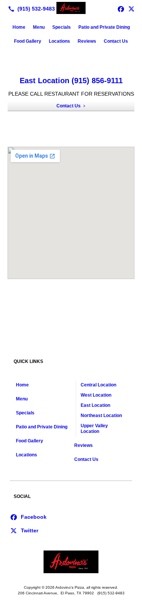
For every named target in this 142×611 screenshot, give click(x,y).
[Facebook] (28, 516)
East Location (95, 405)
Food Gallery (27, 41)
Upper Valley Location (94, 428)
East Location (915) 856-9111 (71, 80)
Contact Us (116, 41)
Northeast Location (101, 415)
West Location (96, 395)
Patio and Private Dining (104, 27)
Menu (39, 27)
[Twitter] (131, 9)
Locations (59, 41)
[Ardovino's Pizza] (71, 8)
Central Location (98, 385)
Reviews (87, 41)
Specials (61, 27)
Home (18, 27)
